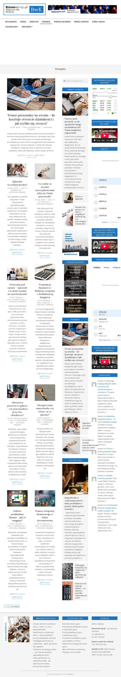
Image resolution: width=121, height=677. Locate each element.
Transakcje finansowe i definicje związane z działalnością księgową (45, 291)
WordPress (70, 674)
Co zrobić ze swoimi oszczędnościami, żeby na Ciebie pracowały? (45, 190)
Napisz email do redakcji (102, 641)
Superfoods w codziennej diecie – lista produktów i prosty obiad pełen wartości (74, 503)
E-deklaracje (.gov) (69, 635)
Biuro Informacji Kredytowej (73, 649)
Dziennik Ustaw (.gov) (71, 624)
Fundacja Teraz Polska (71, 652)
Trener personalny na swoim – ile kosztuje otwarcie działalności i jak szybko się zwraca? (31, 119)
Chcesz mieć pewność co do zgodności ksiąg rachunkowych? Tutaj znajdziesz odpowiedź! (73, 125)
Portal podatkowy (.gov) (72, 632)
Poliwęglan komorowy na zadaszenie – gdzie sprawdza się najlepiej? (45, 644)
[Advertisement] (60, 46)
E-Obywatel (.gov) (69, 629)
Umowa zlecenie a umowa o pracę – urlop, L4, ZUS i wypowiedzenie (44, 627)
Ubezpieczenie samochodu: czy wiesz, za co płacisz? (45, 410)
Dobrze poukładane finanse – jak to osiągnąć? (17, 515)
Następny (15, 606)
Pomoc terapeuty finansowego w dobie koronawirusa (45, 515)
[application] (105, 135)
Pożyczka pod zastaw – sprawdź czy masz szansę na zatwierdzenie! (17, 289)
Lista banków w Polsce (71, 641)
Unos (57, 674)
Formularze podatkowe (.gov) (74, 638)
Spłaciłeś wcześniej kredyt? (17, 183)
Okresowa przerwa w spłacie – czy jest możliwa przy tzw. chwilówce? (17, 409)
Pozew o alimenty (79, 197)
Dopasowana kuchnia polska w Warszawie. (75, 308)
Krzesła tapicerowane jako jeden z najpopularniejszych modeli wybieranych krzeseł (75, 285)
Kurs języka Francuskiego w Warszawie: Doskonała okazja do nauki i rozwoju (75, 272)
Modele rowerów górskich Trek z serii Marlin (107, 478)
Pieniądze (31, 129)
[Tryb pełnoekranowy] (115, 140)
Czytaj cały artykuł (31, 155)
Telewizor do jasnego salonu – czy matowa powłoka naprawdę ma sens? (81, 590)
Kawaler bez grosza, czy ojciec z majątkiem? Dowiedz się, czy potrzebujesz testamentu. (80, 215)
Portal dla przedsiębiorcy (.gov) (75, 626)
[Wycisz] (112, 140)
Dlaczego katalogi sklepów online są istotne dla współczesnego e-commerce (107, 386)
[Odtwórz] (95, 140)
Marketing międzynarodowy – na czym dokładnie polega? (107, 419)
